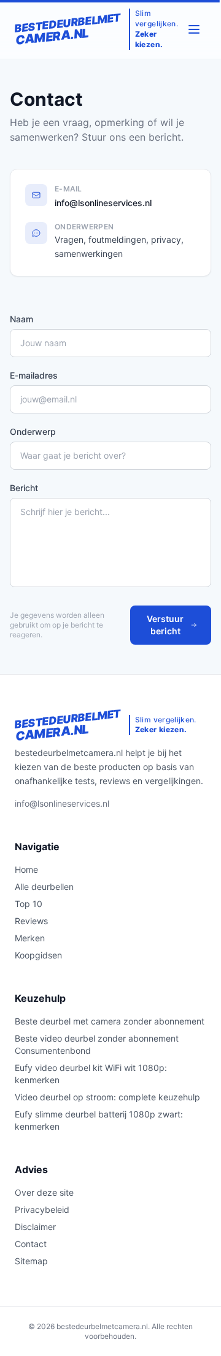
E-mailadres (34, 375)
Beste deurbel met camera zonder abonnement (109, 1021)
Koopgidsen (38, 955)
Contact (31, 1244)
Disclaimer (35, 1226)
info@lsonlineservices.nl (103, 203)
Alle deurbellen (44, 886)
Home (26, 869)
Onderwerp (33, 431)
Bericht (24, 488)
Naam (21, 319)
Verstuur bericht (165, 624)
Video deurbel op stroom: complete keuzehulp (107, 1097)
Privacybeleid (42, 1209)
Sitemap (31, 1261)
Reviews (31, 921)
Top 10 (28, 903)
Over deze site (44, 1192)
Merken (30, 938)
